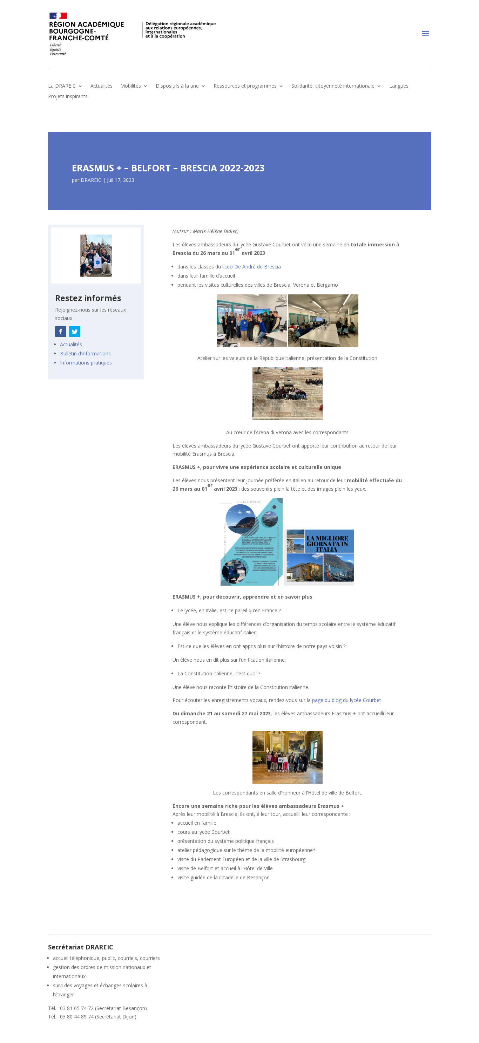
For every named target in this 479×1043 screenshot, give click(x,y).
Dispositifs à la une (177, 86)
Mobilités (130, 86)
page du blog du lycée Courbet (346, 700)
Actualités (101, 86)
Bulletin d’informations (85, 353)
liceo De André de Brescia (251, 266)
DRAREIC (91, 180)
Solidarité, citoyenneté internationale (333, 86)
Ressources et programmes (245, 86)
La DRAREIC (62, 86)
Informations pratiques (86, 362)
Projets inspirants (68, 97)
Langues (399, 86)
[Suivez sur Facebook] (60, 331)
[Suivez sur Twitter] (74, 331)
